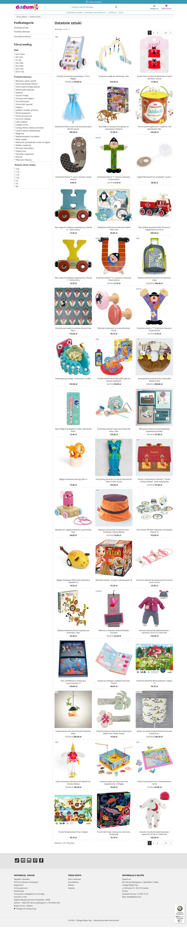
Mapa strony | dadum (23, 905)
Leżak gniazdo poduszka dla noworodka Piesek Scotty (154, 379)
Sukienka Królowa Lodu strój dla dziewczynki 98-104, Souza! (73, 127)
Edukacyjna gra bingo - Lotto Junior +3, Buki (73, 378)
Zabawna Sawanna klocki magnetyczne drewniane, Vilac (73, 631)
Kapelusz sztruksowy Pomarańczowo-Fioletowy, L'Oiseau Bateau (113, 531)
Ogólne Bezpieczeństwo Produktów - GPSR (32, 899)
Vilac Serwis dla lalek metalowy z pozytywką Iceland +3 (154, 531)
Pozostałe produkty (22, 36)
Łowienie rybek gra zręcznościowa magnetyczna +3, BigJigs (114, 782)
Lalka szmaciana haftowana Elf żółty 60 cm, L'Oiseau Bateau (73, 782)
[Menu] (183, 906)
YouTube (23, 860)
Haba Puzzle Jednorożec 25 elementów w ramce (154, 782)
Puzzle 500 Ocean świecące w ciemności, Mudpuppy (113, 833)
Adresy (71, 885)
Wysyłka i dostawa (22, 879)
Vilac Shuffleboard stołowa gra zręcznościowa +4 (73, 682)
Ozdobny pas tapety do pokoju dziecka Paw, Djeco (73, 329)
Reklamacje (19, 891)
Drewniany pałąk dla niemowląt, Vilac (114, 76)
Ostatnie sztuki (21, 28)
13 (166, 33)
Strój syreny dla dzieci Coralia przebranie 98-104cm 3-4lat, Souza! (114, 480)
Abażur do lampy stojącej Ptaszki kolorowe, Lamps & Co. (154, 732)
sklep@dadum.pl (134, 897)
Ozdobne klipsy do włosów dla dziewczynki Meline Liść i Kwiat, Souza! (113, 732)
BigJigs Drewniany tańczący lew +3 (73, 479)
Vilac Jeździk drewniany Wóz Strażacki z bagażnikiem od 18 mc (154, 228)
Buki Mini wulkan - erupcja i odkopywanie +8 (114, 580)
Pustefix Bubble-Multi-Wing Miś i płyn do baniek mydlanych (113, 379)
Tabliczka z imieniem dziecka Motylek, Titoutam (113, 631)
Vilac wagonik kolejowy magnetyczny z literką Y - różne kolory (73, 279)
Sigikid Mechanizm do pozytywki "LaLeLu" (154, 177)
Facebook (41, 860)
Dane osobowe (74, 879)
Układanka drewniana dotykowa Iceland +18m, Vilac (113, 228)
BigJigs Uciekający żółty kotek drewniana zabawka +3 (73, 581)
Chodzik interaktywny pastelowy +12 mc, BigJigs (73, 77)
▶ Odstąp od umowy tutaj (25, 908)
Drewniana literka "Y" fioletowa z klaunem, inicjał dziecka (154, 329)
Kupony (71, 888)
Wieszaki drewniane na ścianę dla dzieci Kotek (114, 329)
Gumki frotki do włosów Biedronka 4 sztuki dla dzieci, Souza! (154, 77)
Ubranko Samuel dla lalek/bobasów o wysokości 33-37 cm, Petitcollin (154, 631)
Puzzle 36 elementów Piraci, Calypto (73, 832)
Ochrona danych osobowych (26, 882)
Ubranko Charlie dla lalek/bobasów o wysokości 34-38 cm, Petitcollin (154, 833)
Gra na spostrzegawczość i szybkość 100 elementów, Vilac (154, 127)
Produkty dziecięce (22, 31)
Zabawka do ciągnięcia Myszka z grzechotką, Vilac (73, 531)
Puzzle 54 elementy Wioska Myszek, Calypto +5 (154, 682)
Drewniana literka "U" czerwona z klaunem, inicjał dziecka (114, 279)
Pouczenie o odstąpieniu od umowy (29, 894)
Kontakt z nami (20, 897)
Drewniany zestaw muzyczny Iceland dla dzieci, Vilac (113, 430)
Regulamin (18, 885)
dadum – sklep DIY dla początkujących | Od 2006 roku (37, 902)
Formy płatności (21, 888)
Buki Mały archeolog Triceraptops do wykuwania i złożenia (114, 127)
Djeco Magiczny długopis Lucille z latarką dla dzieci (73, 430)
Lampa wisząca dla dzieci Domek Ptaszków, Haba (73, 732)
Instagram (29, 860)
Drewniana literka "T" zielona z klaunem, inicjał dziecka (113, 178)
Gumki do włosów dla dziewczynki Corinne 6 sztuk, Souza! (154, 581)
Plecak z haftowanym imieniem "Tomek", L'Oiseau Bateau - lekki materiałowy (154, 480)
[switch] (180, 920)
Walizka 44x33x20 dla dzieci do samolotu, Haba (154, 279)
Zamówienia (73, 882)
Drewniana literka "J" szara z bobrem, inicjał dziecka (73, 178)
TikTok (17, 860)
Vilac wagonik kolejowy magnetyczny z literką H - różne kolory (73, 228)
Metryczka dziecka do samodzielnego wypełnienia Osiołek (154, 430)
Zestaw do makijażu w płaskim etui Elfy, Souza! (114, 682)
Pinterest (35, 860)
